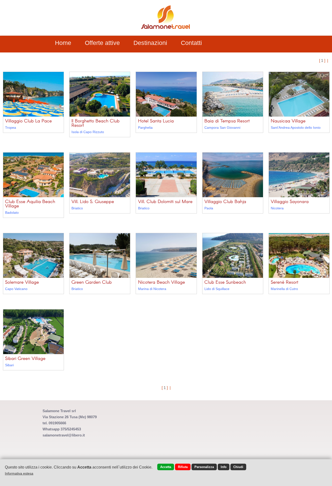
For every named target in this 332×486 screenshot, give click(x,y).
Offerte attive (102, 42)
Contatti (191, 42)
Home (63, 42)
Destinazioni (150, 42)
